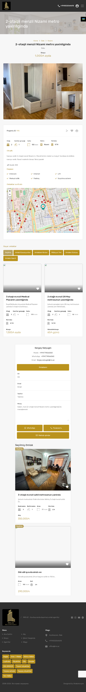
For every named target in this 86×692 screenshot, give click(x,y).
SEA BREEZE (8, 666)
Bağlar (5, 657)
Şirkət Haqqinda (29, 638)
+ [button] (10, 191)
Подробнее (22, 287)
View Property (43, 482)
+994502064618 (67, 6)
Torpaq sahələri (9, 671)
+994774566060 (46, 353)
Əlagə (25, 642)
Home (35, 41)
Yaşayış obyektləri (24, 671)
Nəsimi (50, 41)
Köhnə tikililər (29, 657)
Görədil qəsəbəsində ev (30, 572)
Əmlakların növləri (40, 252)
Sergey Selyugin (43, 348)
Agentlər (7, 642)
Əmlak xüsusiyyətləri (22, 252)
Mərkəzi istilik (14, 178)
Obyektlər (16, 661)
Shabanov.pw (78, 684)
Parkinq (36, 178)
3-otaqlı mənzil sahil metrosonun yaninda (39, 495)
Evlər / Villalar (16, 657)
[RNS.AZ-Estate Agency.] (6, 9)
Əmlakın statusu (72, 252)
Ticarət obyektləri (22, 666)
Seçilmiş (8, 252)
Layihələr (6, 661)
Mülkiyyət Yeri (56, 252)
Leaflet (59, 232)
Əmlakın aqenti (10, 258)
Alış (24, 634)
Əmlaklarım (43, 367)
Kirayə (6, 638)
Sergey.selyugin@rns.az (46, 360)
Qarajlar (31, 661)
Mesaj (19, 403)
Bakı (42, 41)
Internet (37, 174)
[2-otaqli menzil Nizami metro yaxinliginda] (43, 207)
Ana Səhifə (8, 634)
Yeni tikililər (7, 676)
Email (19, 383)
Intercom (12, 174)
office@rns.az (54, 646)
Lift (59, 174)
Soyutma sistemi (64, 178)
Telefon (20, 394)
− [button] (10, 194)
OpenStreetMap (67, 232)
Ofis (24, 661)
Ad (18, 373)
